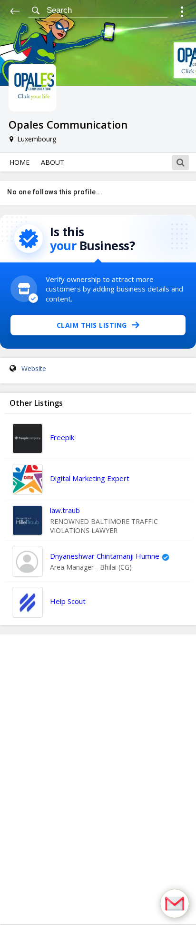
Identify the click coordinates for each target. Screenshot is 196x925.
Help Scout (68, 601)
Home (19, 162)
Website (33, 368)
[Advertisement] (98, 779)
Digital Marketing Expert (89, 478)
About (52, 162)
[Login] (182, 13)
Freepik (62, 437)
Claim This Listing (92, 325)
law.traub (65, 510)
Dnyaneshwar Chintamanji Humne (104, 556)
